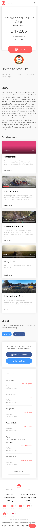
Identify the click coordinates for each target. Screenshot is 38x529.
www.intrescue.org (19, 25)
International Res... (13, 296)
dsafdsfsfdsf (10, 156)
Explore (10, 3)
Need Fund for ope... (14, 226)
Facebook (20, 334)
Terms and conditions (28, 494)
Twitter (7, 334)
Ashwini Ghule (11, 423)
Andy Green (10, 261)
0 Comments (12, 388)
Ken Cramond (11, 191)
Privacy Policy (24, 526)
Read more (8, 171)
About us (9, 494)
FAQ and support (9, 497)
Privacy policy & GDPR (28, 497)
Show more (19, 471)
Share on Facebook (20, 355)
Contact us (28, 501)
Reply (10, 386)
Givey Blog (9, 501)
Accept (32, 526)
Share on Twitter (20, 361)
